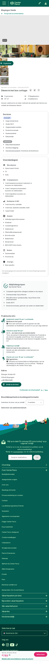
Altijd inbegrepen (8, 569)
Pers (3, 579)
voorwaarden (18, 452)
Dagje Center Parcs (9, 522)
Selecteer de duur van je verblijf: (13, 402)
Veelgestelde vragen (9, 479)
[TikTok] (16, 645)
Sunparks (5, 511)
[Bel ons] (40, 3)
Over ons (5, 485)
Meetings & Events (9, 490)
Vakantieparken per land (11, 596)
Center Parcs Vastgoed (10, 532)
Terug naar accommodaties (14, 13)
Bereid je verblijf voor (9, 585)
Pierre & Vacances (8, 553)
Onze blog (6, 465)
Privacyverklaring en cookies (12, 495)
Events (4, 574)
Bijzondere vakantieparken (13, 601)
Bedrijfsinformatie (8, 474)
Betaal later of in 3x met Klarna (13, 590)
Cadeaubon (6, 543)
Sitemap (5, 558)
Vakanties (6, 611)
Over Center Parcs (9, 470)
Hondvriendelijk (8, 617)
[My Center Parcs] (46, 3)
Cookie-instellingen (9, 537)
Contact (4, 500)
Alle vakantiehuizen (10, 606)
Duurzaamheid (7, 527)
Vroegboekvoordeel (9, 548)
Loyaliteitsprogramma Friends (13, 506)
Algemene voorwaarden (11, 516)
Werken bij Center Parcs (10, 564)
